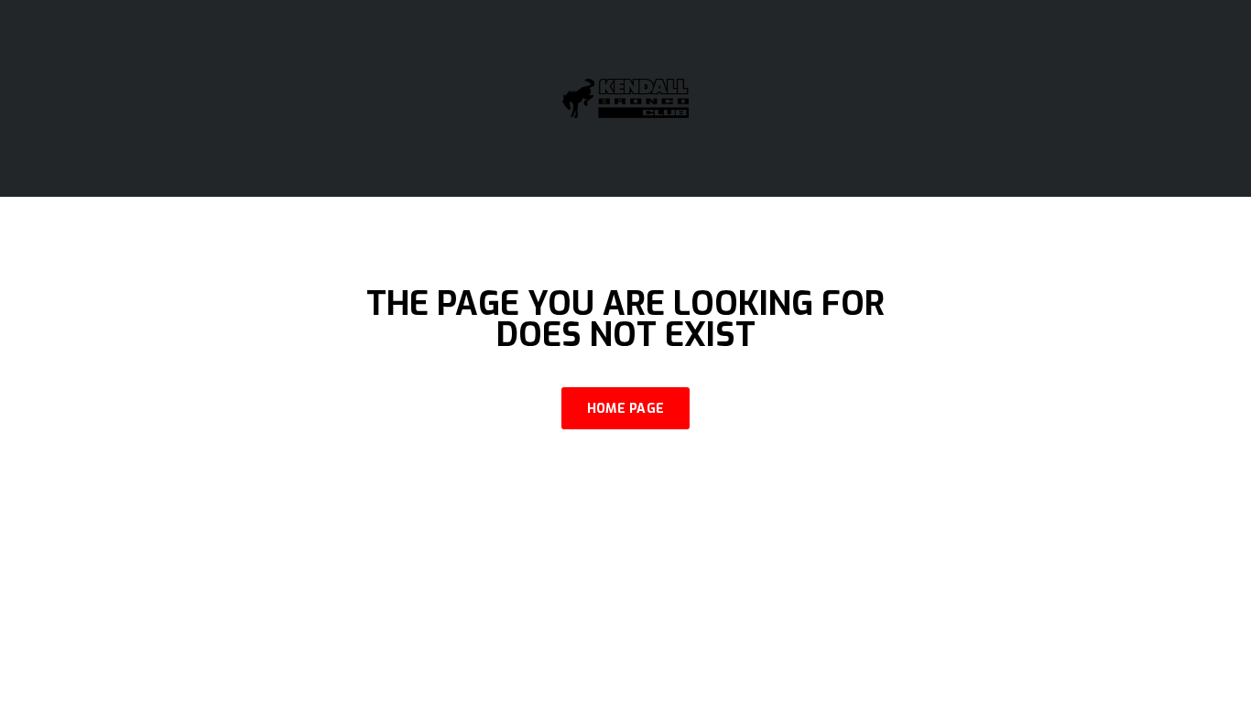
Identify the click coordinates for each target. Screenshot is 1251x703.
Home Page (626, 408)
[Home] (625, 97)
